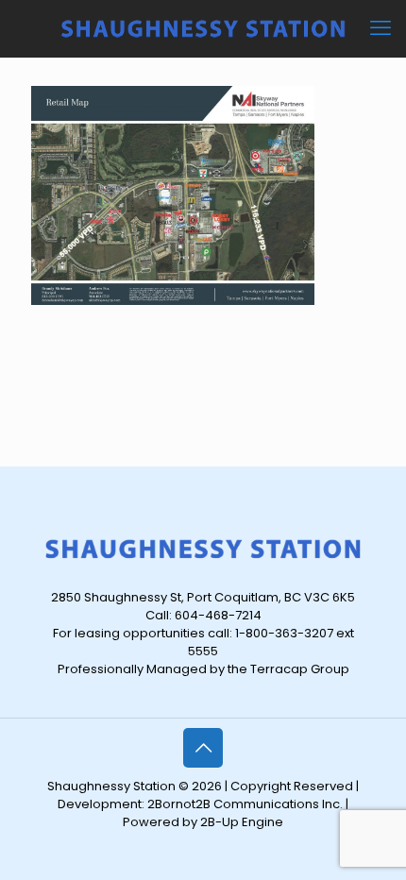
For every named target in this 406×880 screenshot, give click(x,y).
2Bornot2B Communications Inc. (245, 804)
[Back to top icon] (203, 748)
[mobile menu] (380, 28)
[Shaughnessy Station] (203, 28)
